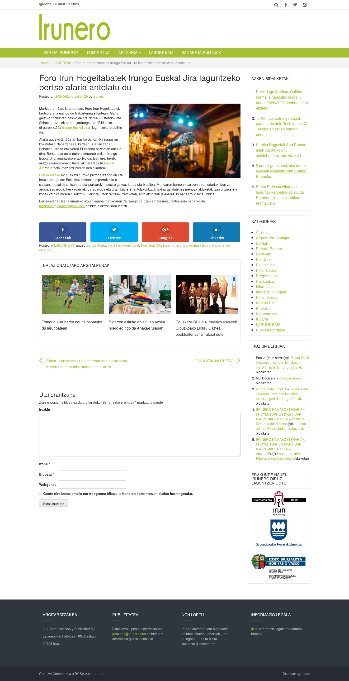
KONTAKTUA (98, 52)
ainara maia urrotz (269, 389)
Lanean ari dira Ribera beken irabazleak (281, 426)
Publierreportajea (270, 330)
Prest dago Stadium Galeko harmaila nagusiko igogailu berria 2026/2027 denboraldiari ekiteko (282, 100)
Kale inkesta (266, 297)
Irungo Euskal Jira (75, 127)
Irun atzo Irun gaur (271, 292)
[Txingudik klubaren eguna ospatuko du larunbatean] (73, 294)
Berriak (262, 243)
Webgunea (48, 484)
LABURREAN (161, 52)
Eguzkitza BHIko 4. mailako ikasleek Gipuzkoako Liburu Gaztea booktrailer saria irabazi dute (206, 328)
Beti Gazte (265, 259)
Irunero (98, 96)
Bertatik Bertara (269, 248)
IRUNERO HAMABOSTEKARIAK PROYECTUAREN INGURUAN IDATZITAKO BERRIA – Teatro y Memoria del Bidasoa (280, 416)
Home (44, 62)
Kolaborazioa (267, 314)
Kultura (262, 319)
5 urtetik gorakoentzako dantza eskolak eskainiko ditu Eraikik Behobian (281, 171)
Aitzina (262, 232)
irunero (176, 245)
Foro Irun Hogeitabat (123, 245)
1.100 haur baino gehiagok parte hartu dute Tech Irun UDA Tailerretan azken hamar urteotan (282, 126)
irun (166, 245)
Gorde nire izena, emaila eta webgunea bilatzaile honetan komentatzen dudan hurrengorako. (118, 493)
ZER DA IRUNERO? (60, 52)
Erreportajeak (267, 275)
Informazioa (266, 286)
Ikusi (254, 628)
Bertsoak (263, 254)
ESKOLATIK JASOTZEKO (214, 360)
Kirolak (262, 308)
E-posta (46, 474)
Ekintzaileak (266, 265)
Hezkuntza (265, 281)
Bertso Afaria (96, 245)
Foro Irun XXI (151, 245)
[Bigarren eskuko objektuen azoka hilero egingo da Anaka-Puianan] (140, 294)
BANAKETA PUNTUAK (201, 52)
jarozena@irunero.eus (129, 633)
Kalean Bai (265, 303)
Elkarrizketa (266, 270)
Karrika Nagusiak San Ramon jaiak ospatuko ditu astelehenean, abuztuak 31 (281, 150)
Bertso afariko (49, 175)
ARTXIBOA (127, 52)
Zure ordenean (290, 378)
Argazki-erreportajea (273, 237)
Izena (44, 463)
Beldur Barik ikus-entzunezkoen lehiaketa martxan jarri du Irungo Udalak (282, 362)
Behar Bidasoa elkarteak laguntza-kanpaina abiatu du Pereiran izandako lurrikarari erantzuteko (280, 195)
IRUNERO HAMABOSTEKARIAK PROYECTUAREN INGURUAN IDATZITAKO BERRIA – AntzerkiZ (280, 446)
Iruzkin (44, 409)
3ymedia (303, 673)
